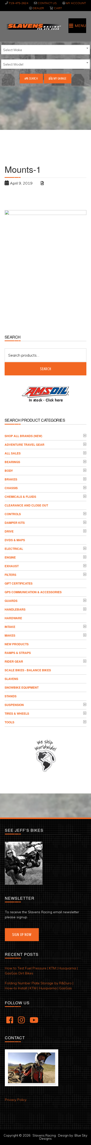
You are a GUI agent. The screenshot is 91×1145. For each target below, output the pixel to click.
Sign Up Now (22, 934)
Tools (9, 722)
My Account (76, 3)
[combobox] (45, 49)
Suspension (14, 705)
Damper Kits (15, 522)
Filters (10, 574)
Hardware (13, 618)
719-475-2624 (18, 3)
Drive (9, 531)
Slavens (11, 679)
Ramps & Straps (18, 653)
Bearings (12, 462)
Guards (11, 601)
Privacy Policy (15, 1100)
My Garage (59, 78)
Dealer (38, 8)
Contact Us (47, 3)
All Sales (13, 453)
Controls (13, 514)
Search (33, 78)
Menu (80, 25)
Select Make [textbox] (12, 50)
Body (9, 470)
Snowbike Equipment (22, 687)
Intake (10, 627)
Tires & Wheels (17, 713)
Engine (10, 557)
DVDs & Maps (15, 540)
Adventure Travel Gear (24, 444)
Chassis (11, 488)
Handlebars (15, 609)
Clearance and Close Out (26, 505)
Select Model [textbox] (13, 64)
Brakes (11, 479)
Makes (10, 635)
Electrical (14, 548)
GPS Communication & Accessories (33, 592)
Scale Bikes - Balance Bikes (28, 670)
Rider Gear (14, 661)
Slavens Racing (33, 26)
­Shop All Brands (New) (23, 436)
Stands (11, 696)
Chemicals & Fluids (20, 496)
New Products (17, 644)
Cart (58, 8)
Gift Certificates (19, 583)
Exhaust (12, 566)
